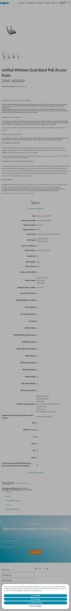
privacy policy (48, 586)
